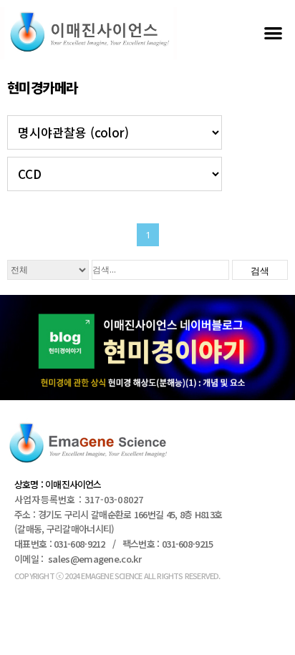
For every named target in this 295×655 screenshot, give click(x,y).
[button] (273, 32)
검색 (260, 270)
